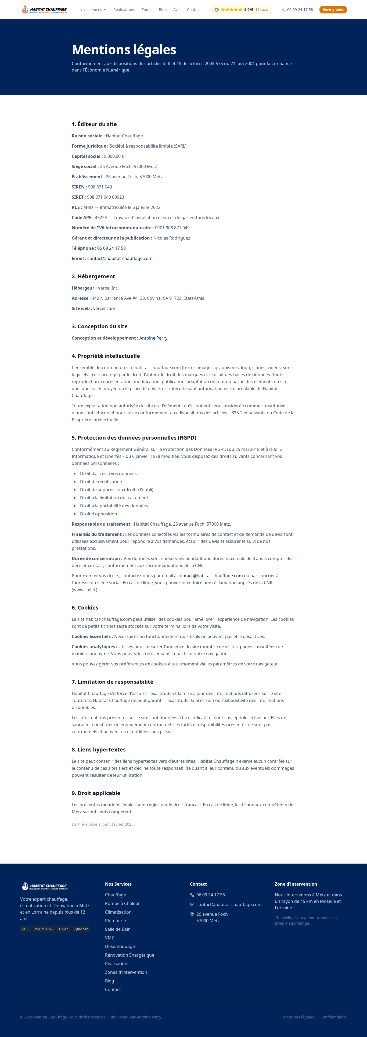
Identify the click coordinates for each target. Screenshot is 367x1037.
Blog (163, 9)
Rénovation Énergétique (129, 955)
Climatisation (118, 912)
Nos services (91, 9)
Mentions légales (298, 1017)
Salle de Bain (118, 929)
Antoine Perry (153, 338)
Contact (194, 9)
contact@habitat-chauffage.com (120, 258)
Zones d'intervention (126, 972)
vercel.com (104, 308)
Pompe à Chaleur (122, 903)
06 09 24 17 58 (111, 248)
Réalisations (124, 9)
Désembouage (120, 946)
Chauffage (115, 895)
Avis (177, 9)
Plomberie (115, 921)
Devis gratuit (333, 9)
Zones (147, 9)
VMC (109, 938)
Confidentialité (334, 1017)
